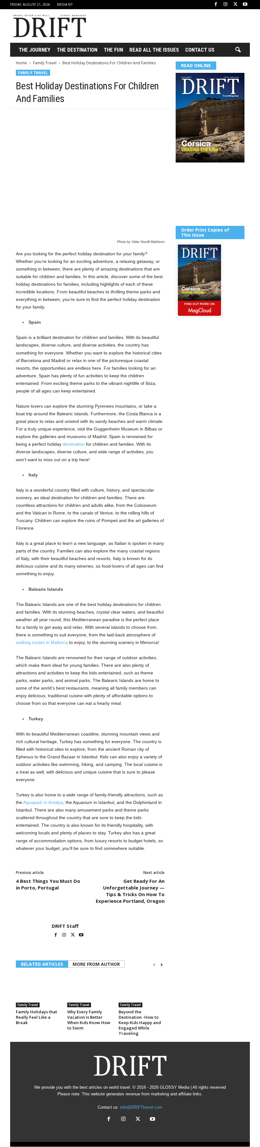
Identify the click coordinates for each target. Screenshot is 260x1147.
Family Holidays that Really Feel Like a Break (36, 1017)
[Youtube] (245, 4)
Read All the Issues (154, 50)
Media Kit (65, 4)
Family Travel (44, 63)
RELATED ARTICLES (42, 964)
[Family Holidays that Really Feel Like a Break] (39, 990)
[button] (238, 50)
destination (74, 444)
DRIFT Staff (65, 926)
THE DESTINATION (77, 50)
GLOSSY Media (174, 1087)
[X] (235, 4)
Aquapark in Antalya (43, 802)
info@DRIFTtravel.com (141, 1107)
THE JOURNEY (34, 50)
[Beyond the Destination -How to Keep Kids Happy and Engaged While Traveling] (142, 990)
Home (21, 63)
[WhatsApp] (66, 118)
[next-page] (162, 965)
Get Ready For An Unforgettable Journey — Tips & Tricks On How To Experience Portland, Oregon (130, 891)
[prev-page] (154, 965)
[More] (110, 118)
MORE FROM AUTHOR (96, 964)
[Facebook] (215, 4)
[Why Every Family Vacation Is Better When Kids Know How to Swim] (90, 990)
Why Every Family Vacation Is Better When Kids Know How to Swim (88, 1020)
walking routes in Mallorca (42, 642)
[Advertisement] (169, 25)
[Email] (95, 118)
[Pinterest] (51, 118)
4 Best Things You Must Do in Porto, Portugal (48, 884)
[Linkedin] (80, 118)
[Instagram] (225, 4)
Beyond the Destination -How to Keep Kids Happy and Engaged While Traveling (140, 1022)
